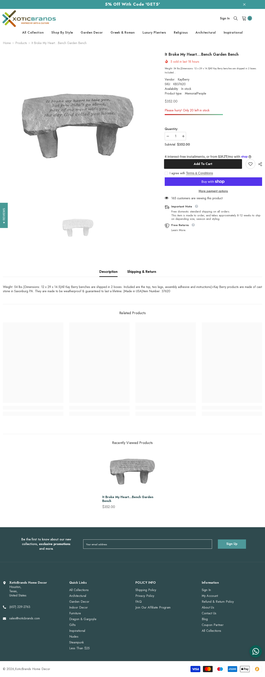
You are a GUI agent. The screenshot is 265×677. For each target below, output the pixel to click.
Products (21, 43)
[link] (250, 164)
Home (7, 43)
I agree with (177, 173)
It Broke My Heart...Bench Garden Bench (127, 499)
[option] (78, 127)
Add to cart (203, 164)
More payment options (213, 191)
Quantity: (171, 129)
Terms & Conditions (199, 173)
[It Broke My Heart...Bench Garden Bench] (132, 472)
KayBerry (183, 79)
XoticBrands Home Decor (32, 669)
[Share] (258, 164)
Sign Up (231, 544)
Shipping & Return (141, 271)
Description (108, 271)
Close (244, 4)
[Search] (235, 18)
